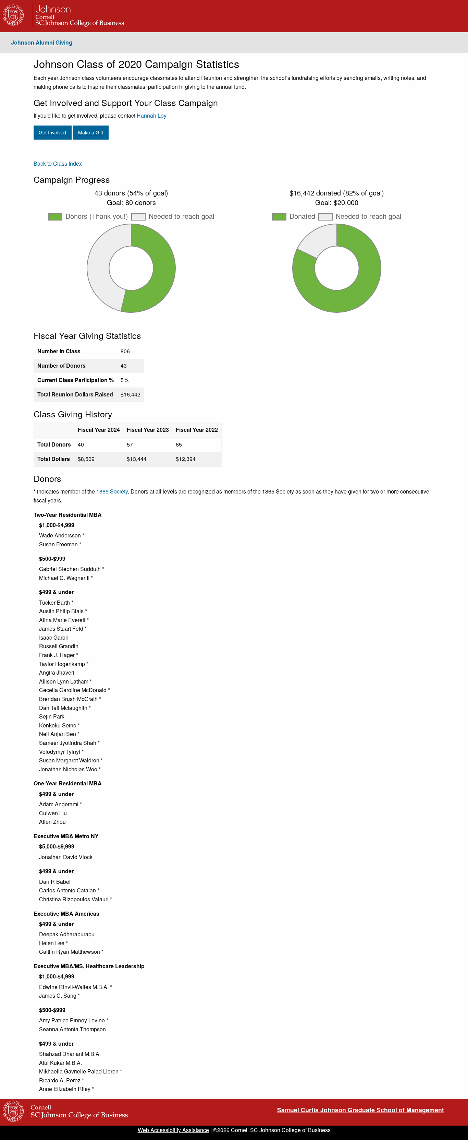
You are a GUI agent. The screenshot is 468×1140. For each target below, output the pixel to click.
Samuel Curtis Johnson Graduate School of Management (360, 1109)
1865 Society (112, 491)
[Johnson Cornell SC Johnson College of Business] (76, 25)
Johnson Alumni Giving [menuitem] (41, 42)
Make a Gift (90, 132)
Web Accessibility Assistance (173, 1130)
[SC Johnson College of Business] (76, 1121)
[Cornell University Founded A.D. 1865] (14, 25)
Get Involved (52, 132)
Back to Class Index (58, 163)
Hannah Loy (152, 115)
